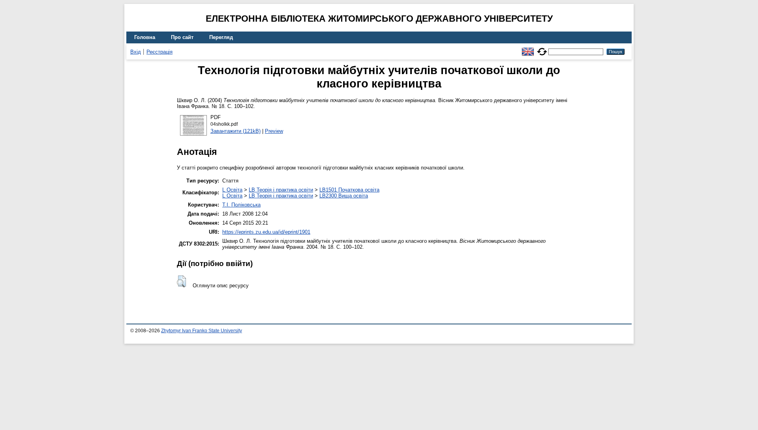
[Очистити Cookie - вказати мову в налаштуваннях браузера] (542, 48)
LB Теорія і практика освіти (281, 190)
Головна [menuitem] (144, 37)
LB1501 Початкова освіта (349, 190)
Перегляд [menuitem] (221, 37)
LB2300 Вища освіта (343, 196)
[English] (528, 48)
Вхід (135, 52)
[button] (181, 281)
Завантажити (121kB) (235, 131)
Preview (274, 131)
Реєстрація (159, 52)
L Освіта (232, 190)
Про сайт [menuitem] (182, 37)
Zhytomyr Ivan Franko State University (201, 330)
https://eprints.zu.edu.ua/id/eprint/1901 (266, 232)
